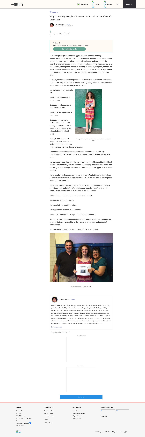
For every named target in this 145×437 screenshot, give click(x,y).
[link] (17, 4)
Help (17, 421)
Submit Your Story (49, 411)
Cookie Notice (20, 425)
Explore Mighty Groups (78, 413)
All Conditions (48, 423)
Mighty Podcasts (76, 418)
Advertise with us (49, 416)
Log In (118, 4)
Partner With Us (48, 413)
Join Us (129, 4)
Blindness (54, 12)
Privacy (123, 432)
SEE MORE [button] (81, 397)
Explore (97, 4)
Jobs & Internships (21, 416)
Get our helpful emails (69, 49)
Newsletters (84, 4)
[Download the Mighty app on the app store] (108, 411)
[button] (68, 24)
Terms (127, 432)
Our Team (18, 413)
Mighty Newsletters (77, 416)
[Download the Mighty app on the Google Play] (123, 411)
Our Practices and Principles (23, 418)
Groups (109, 4)
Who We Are (19, 411)
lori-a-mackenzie (56, 327)
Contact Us (75, 411)
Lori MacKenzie (59, 24)
